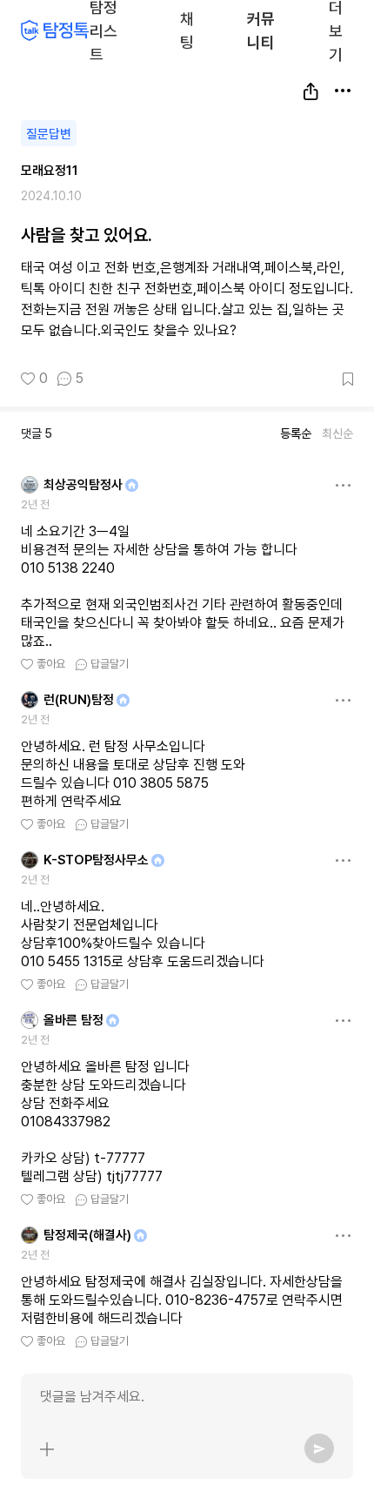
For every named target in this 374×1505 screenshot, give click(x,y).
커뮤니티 (261, 30)
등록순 (295, 433)
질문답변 (48, 134)
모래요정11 (49, 170)
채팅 (188, 29)
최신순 (337, 433)
